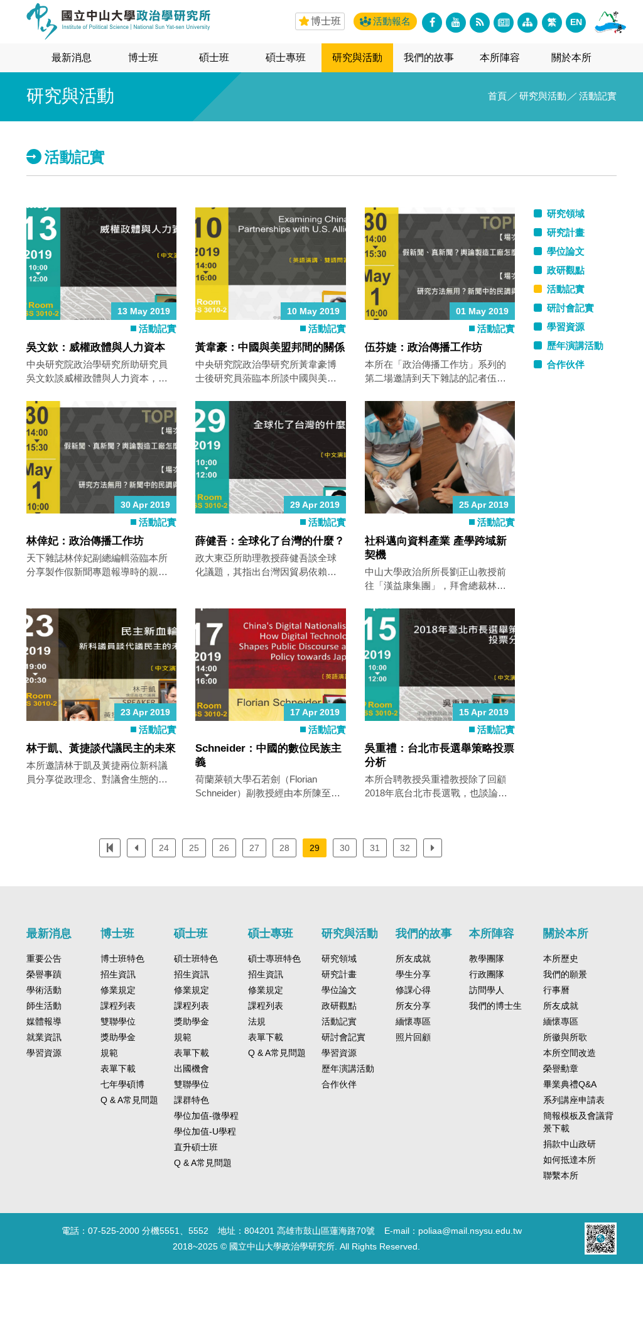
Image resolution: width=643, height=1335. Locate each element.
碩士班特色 (196, 958)
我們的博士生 (495, 1006)
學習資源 (44, 1053)
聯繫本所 (560, 1175)
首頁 (497, 96)
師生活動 (44, 1006)
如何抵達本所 (569, 1160)
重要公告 (44, 958)
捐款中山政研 (569, 1144)
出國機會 (191, 1068)
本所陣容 (500, 57)
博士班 (143, 57)
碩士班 (214, 57)
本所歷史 (560, 958)
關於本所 (571, 57)
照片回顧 (413, 1037)
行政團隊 (486, 974)
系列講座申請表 (574, 1100)
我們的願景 (565, 974)
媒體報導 (44, 1021)
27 (254, 848)
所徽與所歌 (565, 1037)
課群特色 (191, 1100)
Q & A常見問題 (129, 1100)
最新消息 (71, 57)
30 (345, 848)
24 (164, 848)
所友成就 (413, 958)
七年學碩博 (122, 1084)
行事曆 (556, 990)
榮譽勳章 (560, 1068)
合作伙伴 (339, 1084)
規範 (109, 1053)
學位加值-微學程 (206, 1116)
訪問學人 (486, 990)
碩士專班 (286, 57)
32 (405, 848)
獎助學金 (118, 1037)
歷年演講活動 (348, 1068)
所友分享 (413, 1006)
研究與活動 (357, 57)
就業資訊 (44, 1037)
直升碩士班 (196, 1147)
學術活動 (44, 990)
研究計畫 (339, 974)
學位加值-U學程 (205, 1131)
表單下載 (118, 1068)
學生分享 (413, 974)
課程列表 (118, 1006)
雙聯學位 (118, 1021)
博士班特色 (122, 958)
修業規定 (118, 990)
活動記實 (157, 328)
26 (224, 848)
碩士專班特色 (274, 958)
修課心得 (413, 990)
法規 (257, 1021)
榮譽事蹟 (44, 974)
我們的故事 (429, 57)
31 (375, 848)
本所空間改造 (569, 1053)
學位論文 (339, 990)
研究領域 (339, 958)
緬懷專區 (413, 1021)
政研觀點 (339, 1006)
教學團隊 (486, 958)
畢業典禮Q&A (570, 1084)
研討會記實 (343, 1037)
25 (194, 848)
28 (284, 848)
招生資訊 (118, 974)
